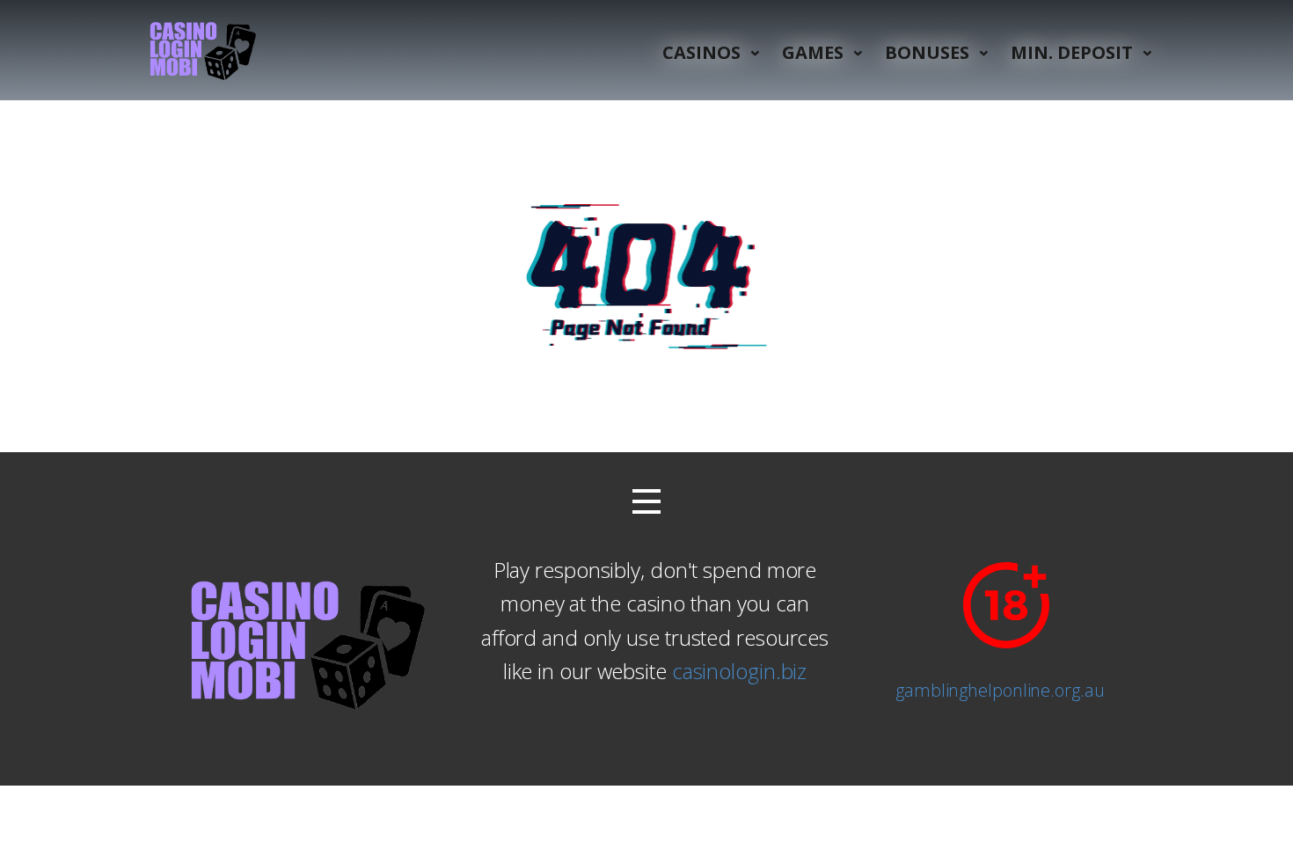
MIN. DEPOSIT (1072, 52)
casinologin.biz (739, 670)
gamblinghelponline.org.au (1000, 690)
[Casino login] (200, 50)
